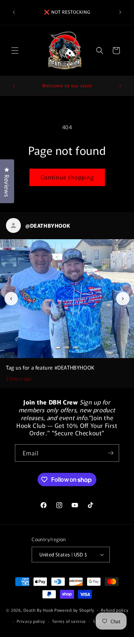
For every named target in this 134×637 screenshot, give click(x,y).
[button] (15, 50)
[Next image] (123, 298)
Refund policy (114, 610)
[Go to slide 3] (76, 347)
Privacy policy (31, 621)
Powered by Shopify (74, 609)
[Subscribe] (110, 453)
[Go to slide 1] (58, 347)
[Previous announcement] (14, 12)
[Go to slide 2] (67, 347)
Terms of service (69, 621)
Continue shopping (67, 177)
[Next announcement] (120, 12)
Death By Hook (38, 609)
